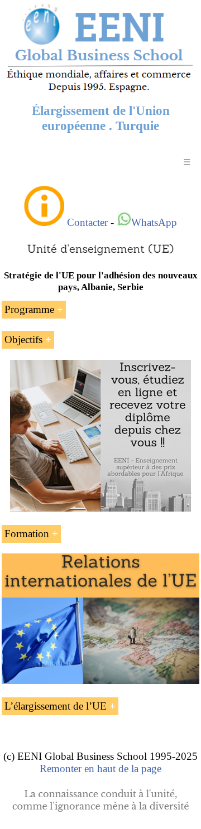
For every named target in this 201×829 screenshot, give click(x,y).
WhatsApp (154, 222)
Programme (29, 309)
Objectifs (23, 339)
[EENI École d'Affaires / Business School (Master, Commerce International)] (100, 92)
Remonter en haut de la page (100, 768)
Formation (26, 533)
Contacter (87, 222)
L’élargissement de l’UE (55, 706)
